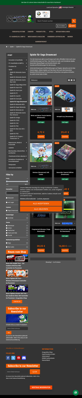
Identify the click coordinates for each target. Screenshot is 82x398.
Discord (24, 358)
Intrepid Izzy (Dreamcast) (65, 116)
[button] (67, 7)
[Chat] (76, 393)
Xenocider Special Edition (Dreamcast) (65, 173)
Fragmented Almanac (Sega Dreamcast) (41, 230)
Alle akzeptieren (41, 203)
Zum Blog (17, 301)
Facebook (8, 358)
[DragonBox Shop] (20, 19)
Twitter (13, 358)
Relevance (34, 80)
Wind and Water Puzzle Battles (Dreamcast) (41, 116)
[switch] (46, 16)
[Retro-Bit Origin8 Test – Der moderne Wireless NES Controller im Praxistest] (17, 258)
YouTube (19, 358)
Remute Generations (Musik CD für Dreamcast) (65, 230)
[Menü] (49, 12)
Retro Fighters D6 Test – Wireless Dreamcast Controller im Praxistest (16, 281)
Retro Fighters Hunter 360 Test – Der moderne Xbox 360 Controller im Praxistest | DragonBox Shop (17, 296)
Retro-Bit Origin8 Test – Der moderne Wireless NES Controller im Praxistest (15, 266)
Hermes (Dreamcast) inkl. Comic (41, 173)
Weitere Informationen (28, 198)
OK (9, 332)
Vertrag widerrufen (41, 387)
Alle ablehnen (41, 209)
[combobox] (56, 21)
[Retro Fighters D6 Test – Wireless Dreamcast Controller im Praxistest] (17, 273)
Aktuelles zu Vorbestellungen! (15, 348)
